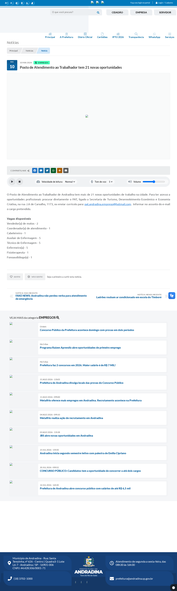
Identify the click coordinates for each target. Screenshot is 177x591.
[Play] (12, 181)
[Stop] (19, 181)
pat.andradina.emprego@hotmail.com (108, 204)
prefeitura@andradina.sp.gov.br (134, 578)
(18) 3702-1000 (23, 578)
